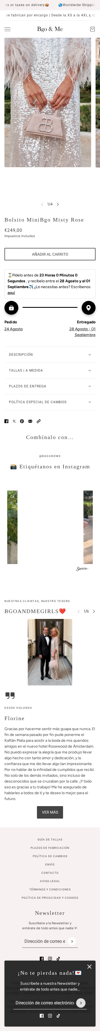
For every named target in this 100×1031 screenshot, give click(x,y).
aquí (11, 292)
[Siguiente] (58, 204)
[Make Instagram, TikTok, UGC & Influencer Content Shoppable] (82, 570)
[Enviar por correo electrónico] (30, 421)
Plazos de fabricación (50, 847)
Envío (50, 864)
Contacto (50, 872)
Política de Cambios (50, 856)
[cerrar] (89, 966)
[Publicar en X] (14, 421)
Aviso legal (50, 881)
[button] (39, 421)
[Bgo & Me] (50, 29)
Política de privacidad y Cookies (50, 897)
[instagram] (50, 1016)
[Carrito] (92, 29)
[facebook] (42, 1016)
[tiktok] (58, 1016)
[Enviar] (81, 1003)
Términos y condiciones (50, 889)
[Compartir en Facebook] (6, 421)
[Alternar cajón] (7, 29)
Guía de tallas (50, 839)
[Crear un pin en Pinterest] (22, 421)
